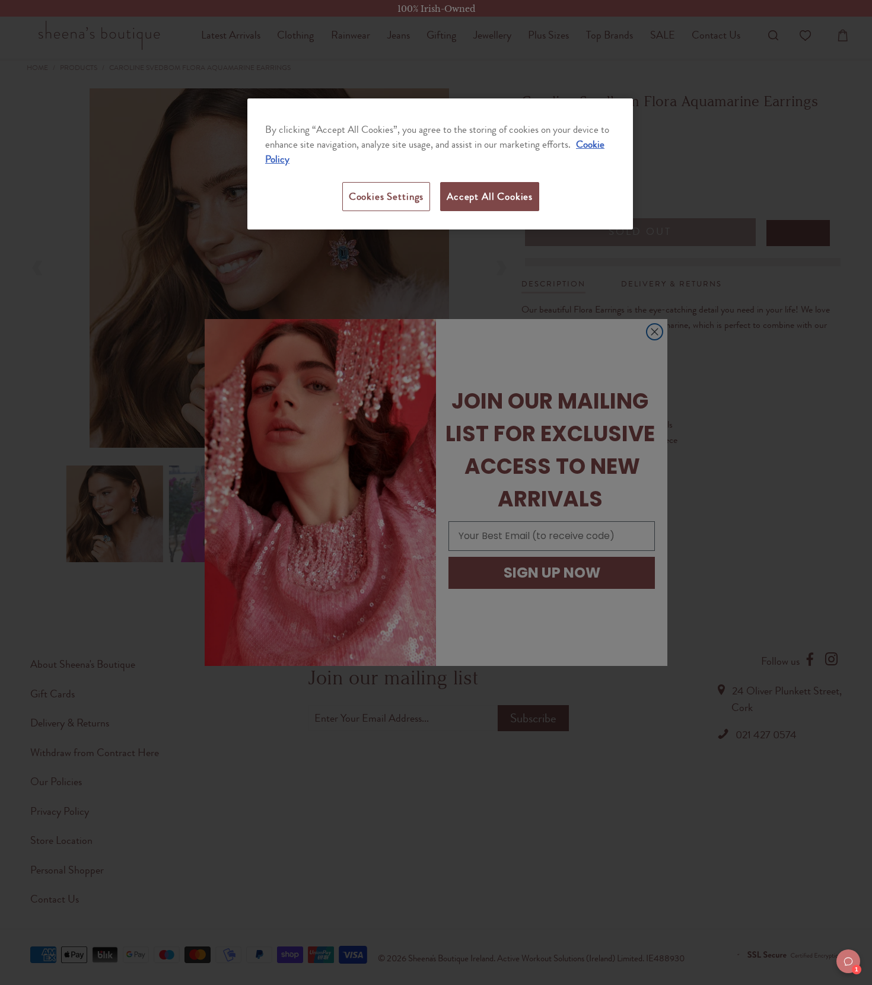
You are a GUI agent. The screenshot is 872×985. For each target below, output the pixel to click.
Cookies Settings (386, 196)
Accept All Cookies (490, 196)
